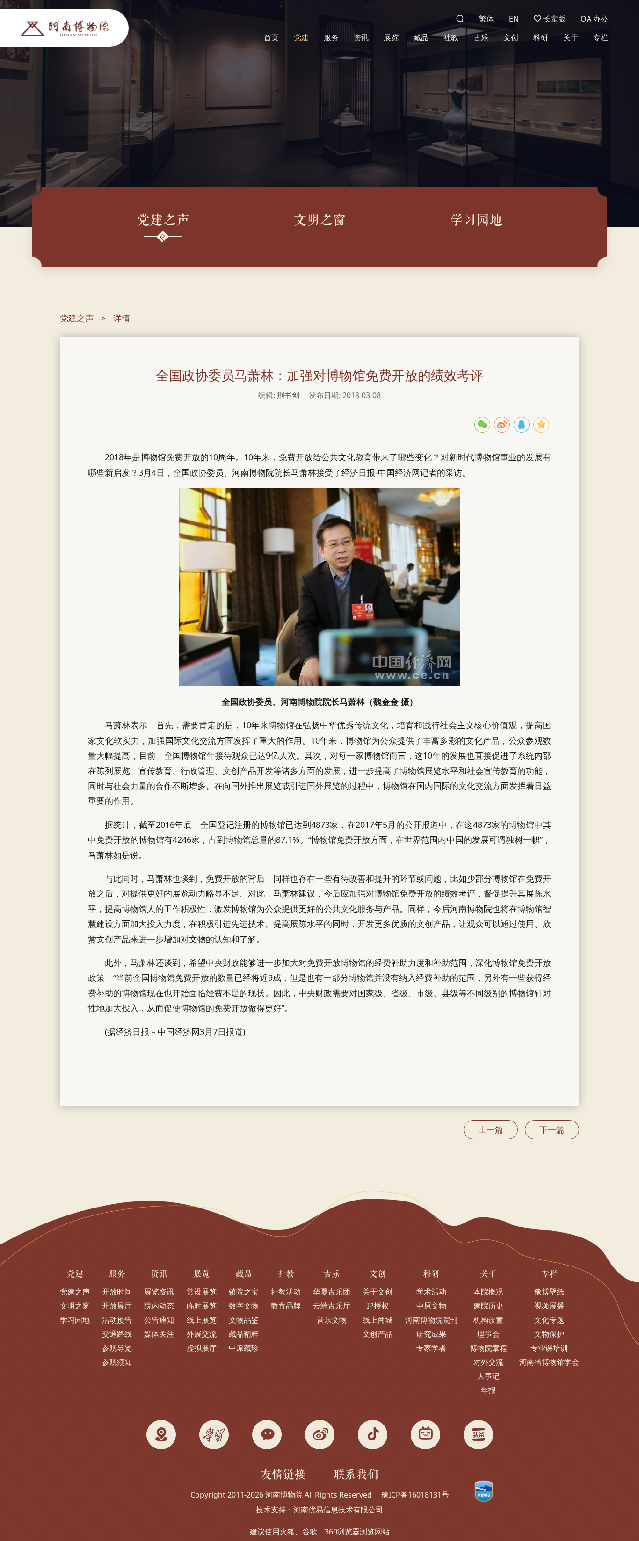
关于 (570, 37)
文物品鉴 (244, 1320)
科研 (540, 37)
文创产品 (377, 1334)
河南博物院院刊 (431, 1320)
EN (514, 19)
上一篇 (490, 1129)
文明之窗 (75, 1306)
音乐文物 (332, 1320)
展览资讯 (159, 1292)
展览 (391, 37)
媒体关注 (159, 1334)
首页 (271, 37)
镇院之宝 (244, 1292)
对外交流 (488, 1362)
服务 (331, 37)
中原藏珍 (244, 1348)
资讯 (361, 37)
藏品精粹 (244, 1334)
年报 (488, 1390)
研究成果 (431, 1334)
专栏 (600, 37)
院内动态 (159, 1306)
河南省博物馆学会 (549, 1362)
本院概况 (488, 1292)
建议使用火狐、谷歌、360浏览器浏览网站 (320, 1532)
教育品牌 (286, 1306)
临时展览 (202, 1306)
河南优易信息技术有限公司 (338, 1510)
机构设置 (488, 1320)
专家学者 (431, 1348)
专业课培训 (549, 1348)
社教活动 (286, 1292)
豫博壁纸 (549, 1292)
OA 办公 (594, 19)
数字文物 (244, 1306)
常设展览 (202, 1292)
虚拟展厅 (202, 1348)
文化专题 (549, 1320)
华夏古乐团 (331, 1292)
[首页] (64, 28)
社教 (450, 37)
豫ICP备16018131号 (415, 1495)
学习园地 (75, 1320)
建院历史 (488, 1306)
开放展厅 (117, 1306)
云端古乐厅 (331, 1306)
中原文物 (431, 1306)
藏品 (421, 37)
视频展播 (549, 1306)
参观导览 (117, 1348)
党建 (301, 37)
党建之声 (77, 318)
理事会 (488, 1334)
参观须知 (117, 1362)
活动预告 (117, 1320)
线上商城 (377, 1320)
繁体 (486, 19)
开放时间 (117, 1292)
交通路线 (117, 1334)
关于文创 (377, 1292)
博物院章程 (488, 1348)
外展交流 (202, 1334)
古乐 (480, 37)
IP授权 (378, 1306)
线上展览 (202, 1320)
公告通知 (159, 1320)
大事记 (488, 1376)
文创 (510, 37)
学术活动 (431, 1292)
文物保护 (549, 1334)
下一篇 (552, 1129)
